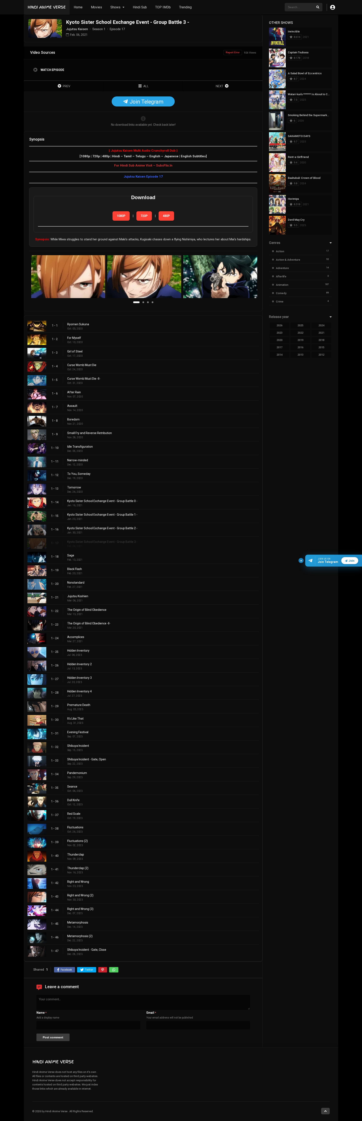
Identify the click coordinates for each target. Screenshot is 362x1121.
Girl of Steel (75, 351)
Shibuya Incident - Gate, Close (86, 949)
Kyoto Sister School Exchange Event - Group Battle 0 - (102, 501)
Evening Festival (77, 732)
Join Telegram (145, 102)
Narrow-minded (77, 460)
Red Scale (73, 813)
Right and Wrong (78, 881)
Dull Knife (73, 800)
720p (144, 216)
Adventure (282, 268)
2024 (321, 325)
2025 (300, 325)
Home (78, 7)
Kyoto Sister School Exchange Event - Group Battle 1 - (102, 514)
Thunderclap (75, 854)
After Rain (74, 392)
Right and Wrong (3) (80, 909)
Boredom (73, 419)
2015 (321, 347)
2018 (321, 340)
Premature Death (78, 705)
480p (166, 216)
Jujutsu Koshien (77, 596)
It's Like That (75, 718)
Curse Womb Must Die (81, 365)
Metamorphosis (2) (80, 936)
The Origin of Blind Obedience (86, 609)
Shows (115, 7)
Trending (185, 7)
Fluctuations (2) (77, 841)
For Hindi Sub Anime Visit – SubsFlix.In (143, 165)
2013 (300, 354)
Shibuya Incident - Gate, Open (86, 759)
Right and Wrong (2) (80, 895)
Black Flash (74, 569)
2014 (279, 354)
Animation (282, 284)
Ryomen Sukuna (78, 324)
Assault (72, 405)
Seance (72, 786)
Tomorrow (74, 487)
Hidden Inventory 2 (79, 664)
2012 (321, 354)
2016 (300, 347)
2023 (279, 332)
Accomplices (75, 637)
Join (351, 560)
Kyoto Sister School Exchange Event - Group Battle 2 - (102, 528)
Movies (96, 7)
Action (280, 251)
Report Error (233, 52)
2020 (279, 340)
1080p (121, 216)
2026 (279, 325)
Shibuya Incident (78, 745)
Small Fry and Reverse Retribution (89, 433)
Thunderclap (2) (77, 868)
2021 (321, 332)
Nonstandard (75, 582)
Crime (279, 301)
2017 (279, 347)
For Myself (74, 338)
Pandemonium (77, 773)
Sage (70, 555)
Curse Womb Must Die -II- (83, 378)
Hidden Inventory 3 (79, 677)
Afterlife (281, 276)
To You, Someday (78, 473)
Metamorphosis (77, 922)
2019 (300, 340)
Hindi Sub (140, 7)
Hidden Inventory (78, 650)
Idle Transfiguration (80, 446)
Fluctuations (75, 827)
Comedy (281, 293)
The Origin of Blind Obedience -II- (88, 623)
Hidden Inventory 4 (79, 691)
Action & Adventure (288, 259)
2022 (300, 332)
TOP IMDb (163, 7)
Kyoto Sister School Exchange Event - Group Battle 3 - (102, 541)
